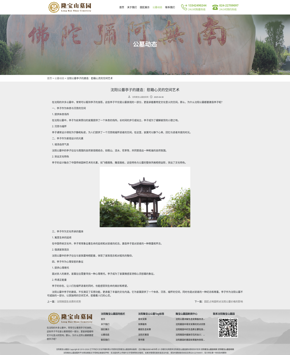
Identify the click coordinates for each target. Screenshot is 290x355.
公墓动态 (157, 7)
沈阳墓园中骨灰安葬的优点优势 (190, 324)
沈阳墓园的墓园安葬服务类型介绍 (190, 340)
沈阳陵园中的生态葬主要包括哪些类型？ (190, 329)
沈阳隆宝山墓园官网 (140, 97)
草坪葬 (141, 340)
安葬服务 (142, 324)
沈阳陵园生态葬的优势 (69, 301)
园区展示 (145, 7)
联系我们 (170, 7)
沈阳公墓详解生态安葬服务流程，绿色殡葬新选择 (189, 319)
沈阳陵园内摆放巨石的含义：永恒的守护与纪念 (190, 335)
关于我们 (132, 7)
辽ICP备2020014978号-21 (149, 349)
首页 (121, 7)
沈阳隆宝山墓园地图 (209, 349)
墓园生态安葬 (144, 329)
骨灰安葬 (142, 319)
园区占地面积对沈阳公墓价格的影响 (223, 301)
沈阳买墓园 (143, 335)
